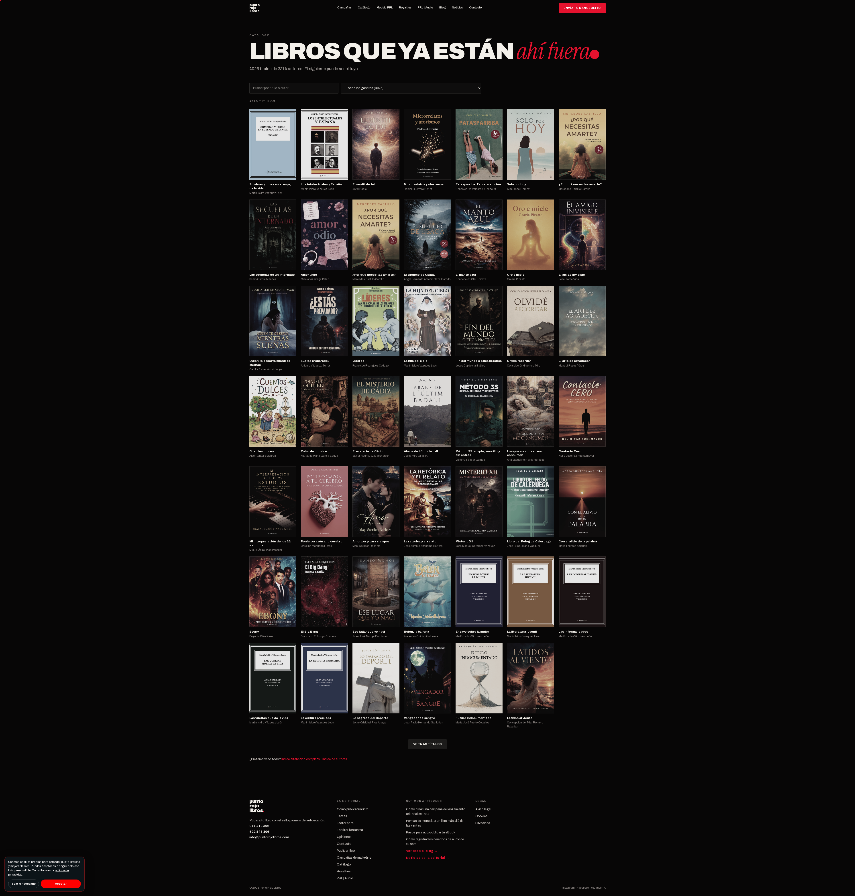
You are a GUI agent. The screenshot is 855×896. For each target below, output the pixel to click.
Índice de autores (334, 759)
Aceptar (61, 883)
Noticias (457, 7)
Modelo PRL (385, 7)
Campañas (344, 7)
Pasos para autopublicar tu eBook (430, 832)
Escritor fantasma (350, 830)
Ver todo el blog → (422, 851)
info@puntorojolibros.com (269, 837)
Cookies (481, 816)
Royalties (405, 7)
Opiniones (344, 837)
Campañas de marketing (354, 857)
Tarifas (342, 816)
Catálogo (364, 7)
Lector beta (345, 823)
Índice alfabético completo (300, 759)
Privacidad (482, 823)
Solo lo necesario (24, 883)
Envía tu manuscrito (582, 8)
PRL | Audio (425, 7)
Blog (442, 7)
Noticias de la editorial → (427, 857)
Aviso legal (483, 809)
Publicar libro (346, 850)
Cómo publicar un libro (352, 809)
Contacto (475, 7)
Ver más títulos (427, 744)
